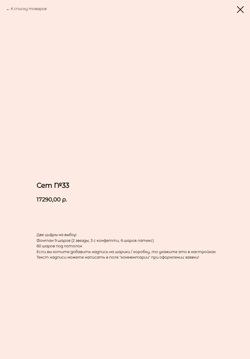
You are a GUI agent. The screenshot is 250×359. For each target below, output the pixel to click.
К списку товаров (29, 8)
